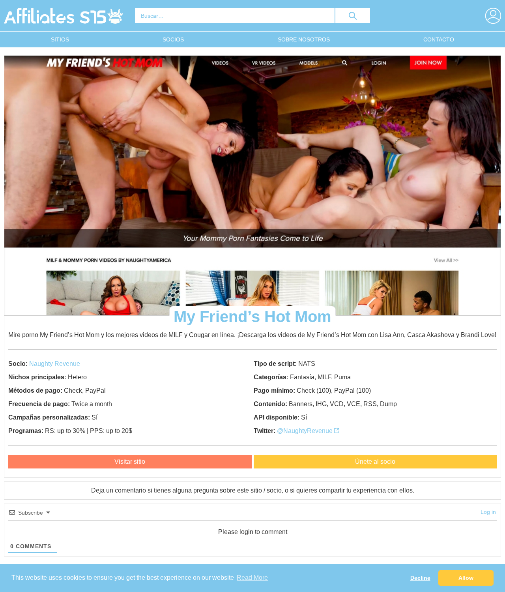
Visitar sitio (129, 461)
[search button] (352, 16)
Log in (488, 512)
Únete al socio (375, 461)
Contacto (438, 39)
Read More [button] (252, 577)
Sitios (60, 39)
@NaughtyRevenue (305, 430)
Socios (173, 39)
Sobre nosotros (304, 39)
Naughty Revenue (54, 363)
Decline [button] (420, 578)
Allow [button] (465, 578)
